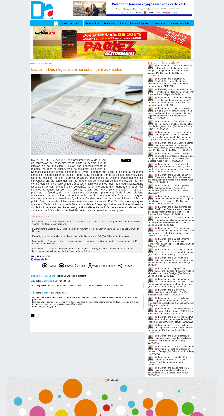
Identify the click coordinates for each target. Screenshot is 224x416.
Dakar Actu (39, 259)
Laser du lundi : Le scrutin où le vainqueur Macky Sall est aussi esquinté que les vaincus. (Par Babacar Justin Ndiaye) (170, 260)
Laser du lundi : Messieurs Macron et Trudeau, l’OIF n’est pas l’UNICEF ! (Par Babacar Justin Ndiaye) (170, 311)
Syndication (113, 380)
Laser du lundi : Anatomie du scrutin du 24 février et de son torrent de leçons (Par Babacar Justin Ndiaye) (170, 252)
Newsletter (160, 23)
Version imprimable (104, 265)
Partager (127, 265)
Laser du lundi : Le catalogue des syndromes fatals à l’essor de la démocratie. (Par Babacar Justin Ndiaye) (169, 188)
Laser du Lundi (70, 23)
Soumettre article (179, 23)
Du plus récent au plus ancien (44, 276)
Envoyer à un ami (74, 265)
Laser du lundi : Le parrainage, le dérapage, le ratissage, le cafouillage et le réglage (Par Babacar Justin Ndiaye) (170, 338)
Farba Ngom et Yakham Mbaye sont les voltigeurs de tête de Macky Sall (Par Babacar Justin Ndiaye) (80, 236)
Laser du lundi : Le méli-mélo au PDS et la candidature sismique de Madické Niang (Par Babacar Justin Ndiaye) (171, 319)
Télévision (109, 23)
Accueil (33, 64)
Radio (123, 23)
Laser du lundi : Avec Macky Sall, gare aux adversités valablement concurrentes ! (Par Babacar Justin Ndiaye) (169, 370)
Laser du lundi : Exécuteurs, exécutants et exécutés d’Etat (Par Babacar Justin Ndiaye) (168, 292)
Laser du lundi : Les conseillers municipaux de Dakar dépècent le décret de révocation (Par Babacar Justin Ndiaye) (170, 327)
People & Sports (139, 23)
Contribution (92, 23)
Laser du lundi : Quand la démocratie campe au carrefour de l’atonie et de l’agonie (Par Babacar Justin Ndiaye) (170, 359)
